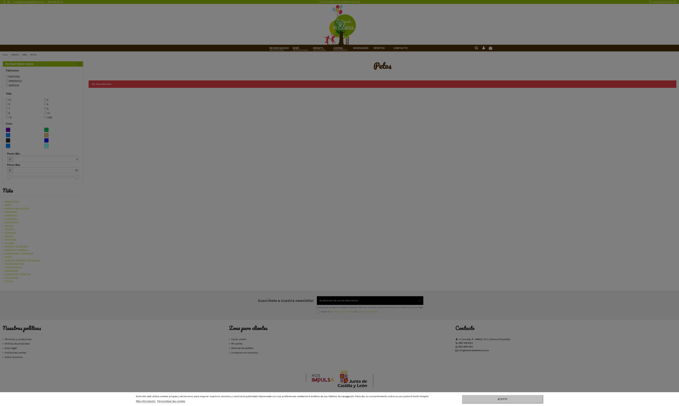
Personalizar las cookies (171, 401)
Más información (146, 401)
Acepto (502, 399)
